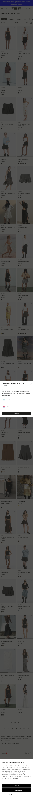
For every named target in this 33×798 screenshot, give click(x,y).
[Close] (31, 384)
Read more (16, 782)
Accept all (16, 785)
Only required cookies (16, 790)
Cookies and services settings (16, 795)
